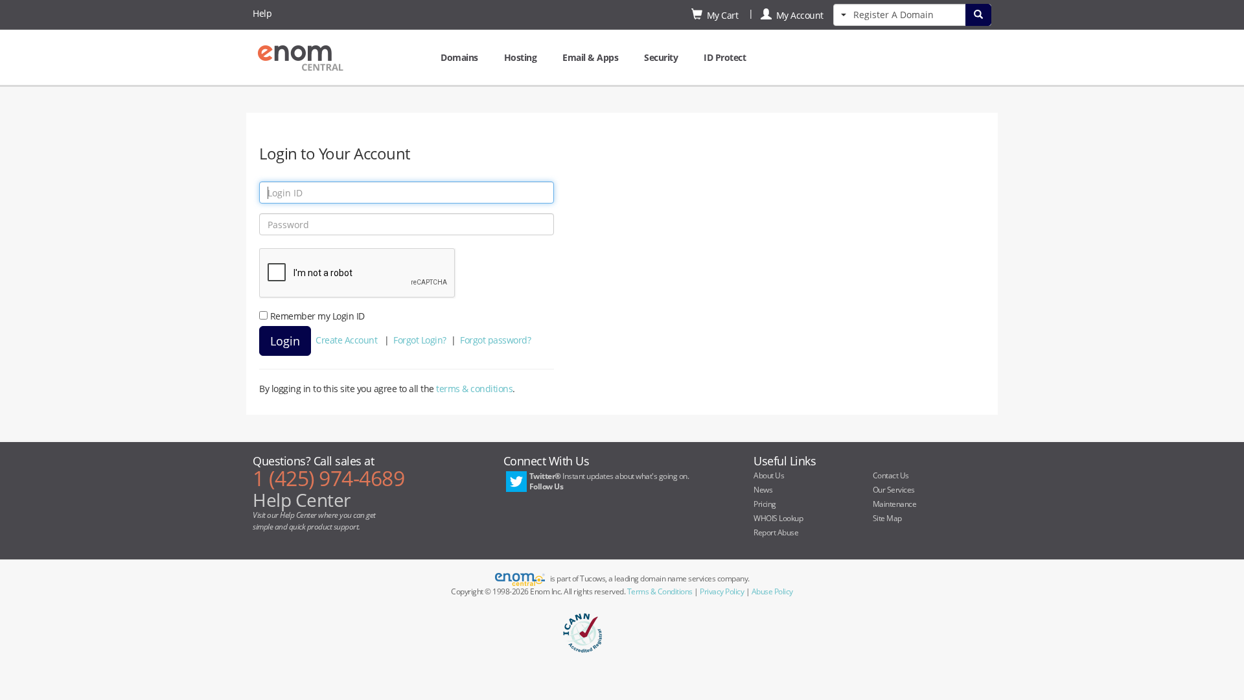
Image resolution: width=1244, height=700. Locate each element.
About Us (769, 475)
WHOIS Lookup (778, 518)
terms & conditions (474, 388)
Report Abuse (776, 532)
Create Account (346, 340)
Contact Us (891, 475)
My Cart (720, 15)
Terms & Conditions (660, 591)
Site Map (887, 518)
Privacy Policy (722, 591)
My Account (798, 15)
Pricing (765, 503)
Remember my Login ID (317, 316)
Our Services (894, 489)
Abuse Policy (772, 591)
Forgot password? (495, 340)
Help (262, 13)
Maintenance (895, 503)
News (763, 489)
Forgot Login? (419, 340)
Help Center (302, 499)
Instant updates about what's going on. (609, 481)
